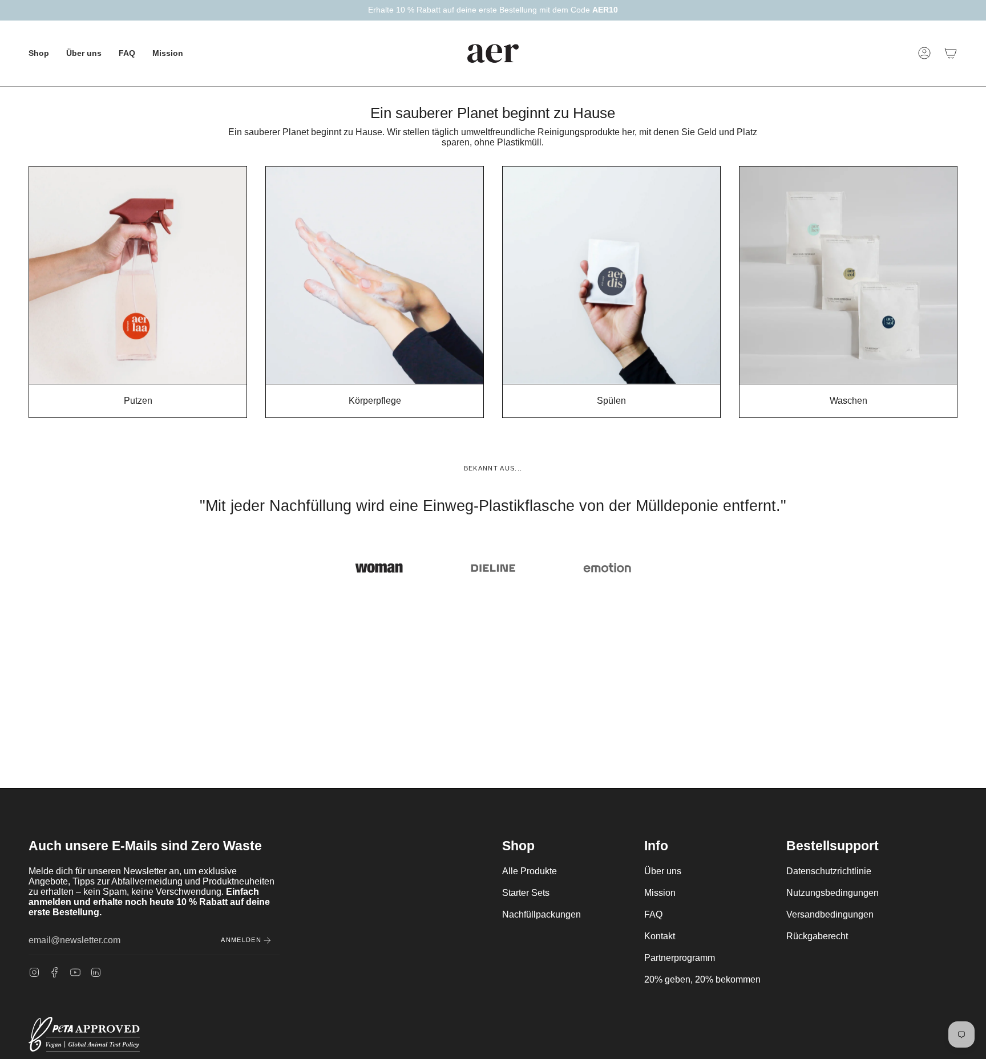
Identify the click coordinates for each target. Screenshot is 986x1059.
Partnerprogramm (679, 958)
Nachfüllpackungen (541, 914)
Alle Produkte (529, 871)
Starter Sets (525, 893)
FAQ (653, 914)
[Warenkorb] (950, 53)
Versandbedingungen (830, 914)
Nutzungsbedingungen (832, 893)
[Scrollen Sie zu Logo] (379, 567)
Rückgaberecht (817, 936)
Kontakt (659, 936)
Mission (660, 893)
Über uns (662, 871)
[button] (39, 53)
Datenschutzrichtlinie (828, 871)
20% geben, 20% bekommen (702, 979)
